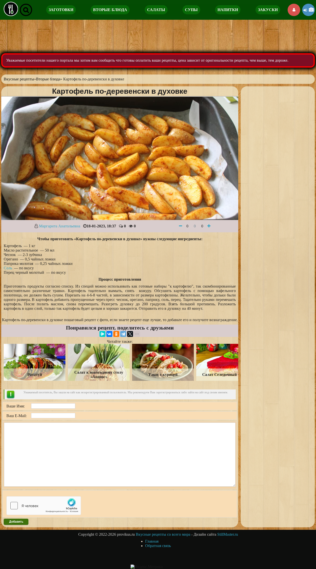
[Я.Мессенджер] (102, 334)
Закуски (268, 10)
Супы (191, 10)
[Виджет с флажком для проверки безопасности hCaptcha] (43, 505)
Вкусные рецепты (19, 79)
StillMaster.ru (227, 534)
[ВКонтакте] (109, 334)
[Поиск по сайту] (26, 10)
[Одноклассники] (116, 334)
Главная (151, 541)
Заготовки (61, 10)
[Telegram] (123, 334)
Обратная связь (158, 546)
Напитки (227, 10)
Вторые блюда (110, 10)
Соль (8, 268)
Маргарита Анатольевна (59, 226)
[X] (130, 334)
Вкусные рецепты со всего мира (163, 534)
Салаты (156, 10)
